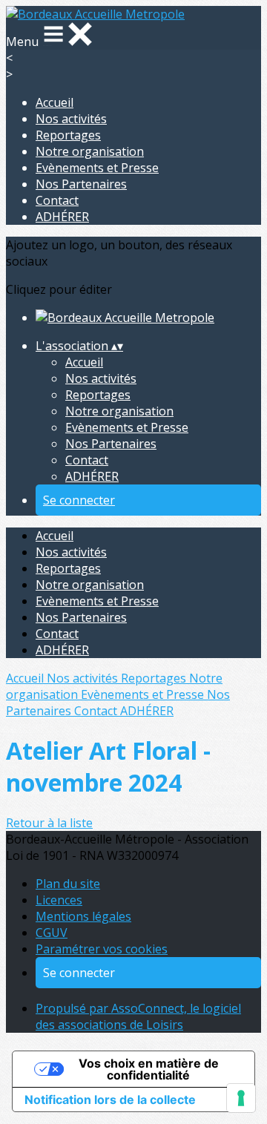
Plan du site (68, 883)
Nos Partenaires (81, 184)
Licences (59, 900)
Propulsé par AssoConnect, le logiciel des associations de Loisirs (138, 1016)
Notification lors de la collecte (110, 1099)
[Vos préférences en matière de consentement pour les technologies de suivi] (241, 1098)
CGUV (51, 932)
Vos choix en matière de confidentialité (149, 1069)
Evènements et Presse (97, 168)
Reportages (68, 135)
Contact (57, 200)
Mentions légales (83, 916)
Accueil (54, 102)
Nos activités (71, 119)
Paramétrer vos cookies (102, 949)
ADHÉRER (62, 216)
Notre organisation (90, 151)
